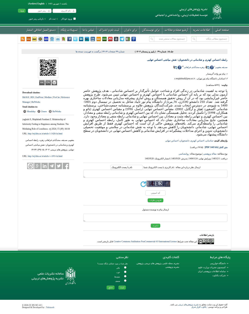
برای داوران (130, 30)
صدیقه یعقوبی (221, 67)
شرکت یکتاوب (219, 275)
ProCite (56, 97)
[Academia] (116, 39)
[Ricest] (40, 39)
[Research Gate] (128, 39)
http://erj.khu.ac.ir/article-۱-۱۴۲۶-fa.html (45, 156)
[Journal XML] (28, 39)
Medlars (48, 97)
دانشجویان (184, 140)
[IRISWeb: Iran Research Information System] (58, 39)
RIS (32, 97)
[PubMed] (93, 39)
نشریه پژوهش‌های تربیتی (188, 304)
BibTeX (25, 97)
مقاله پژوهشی (209, 154)
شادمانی (209, 140)
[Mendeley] (110, 39)
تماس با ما (88, 30)
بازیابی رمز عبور (36, 18)
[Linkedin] (81, 39)
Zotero (44, 111)
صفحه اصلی (222, 30)
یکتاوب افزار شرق (199, 307)
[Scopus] (87, 39)
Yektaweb (50, 307)
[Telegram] (122, 39)
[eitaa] (30, 166)
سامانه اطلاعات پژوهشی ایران (212, 271)
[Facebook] (69, 39)
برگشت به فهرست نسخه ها (88, 51)
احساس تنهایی (171, 140)
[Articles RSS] (23, 39)
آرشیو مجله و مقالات (176, 30)
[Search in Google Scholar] (212, 68)
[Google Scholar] (133, 39)
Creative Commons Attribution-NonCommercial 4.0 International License (145, 241)
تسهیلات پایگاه (69, 30)
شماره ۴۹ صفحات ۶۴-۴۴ (113, 51)
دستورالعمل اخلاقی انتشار (41, 30)
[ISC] (34, 39)
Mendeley (31, 111)
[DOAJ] (104, 39)
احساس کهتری (197, 140)
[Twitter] (75, 39)
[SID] (46, 39)
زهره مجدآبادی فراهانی (194, 67)
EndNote (39, 97)
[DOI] (98, 39)
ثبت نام (52, 18)
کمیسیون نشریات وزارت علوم (212, 267)
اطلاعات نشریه (201, 30)
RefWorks (36, 102)
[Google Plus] (37, 166)
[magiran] (63, 39)
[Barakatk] (52, 39)
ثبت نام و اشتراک (109, 30)
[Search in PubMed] (207, 68)
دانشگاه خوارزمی (218, 263)
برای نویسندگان (151, 30)
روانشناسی (184, 154)
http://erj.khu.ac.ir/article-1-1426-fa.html (45, 133)
